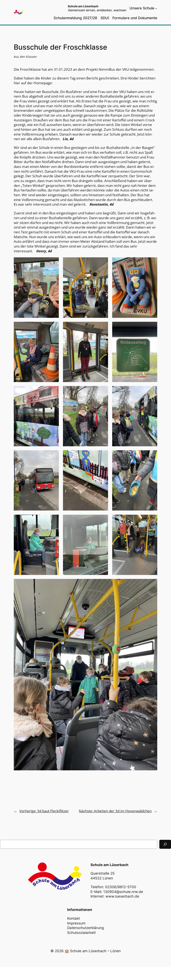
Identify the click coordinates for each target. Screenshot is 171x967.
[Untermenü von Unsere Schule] (156, 8)
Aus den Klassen (25, 57)
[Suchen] (165, 844)
